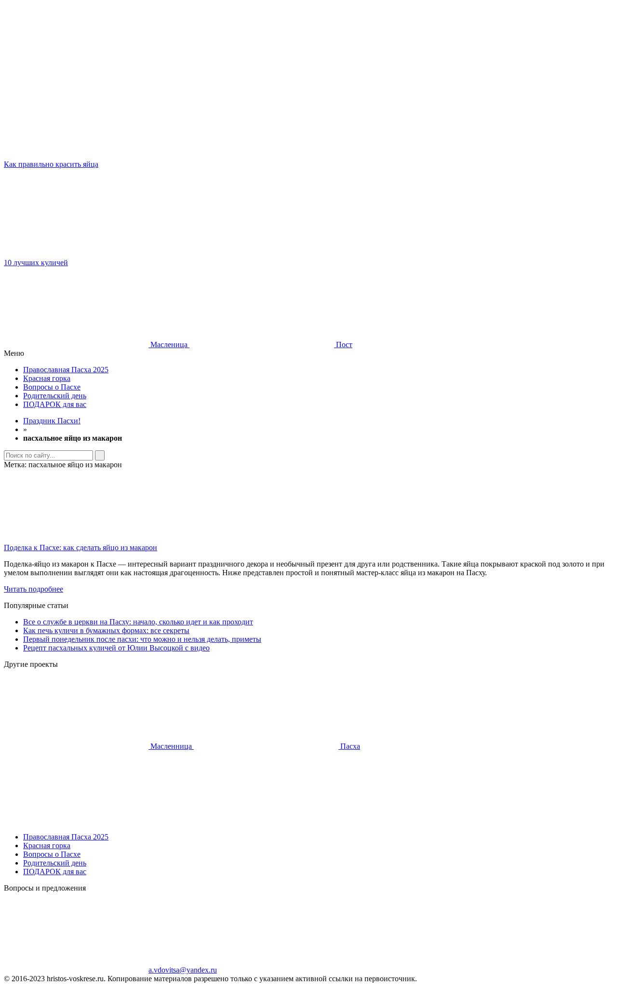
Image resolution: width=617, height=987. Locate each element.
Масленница (171, 746)
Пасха (349, 746)
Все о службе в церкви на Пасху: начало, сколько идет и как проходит (138, 622)
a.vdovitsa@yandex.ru (182, 970)
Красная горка (46, 378)
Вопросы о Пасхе (51, 387)
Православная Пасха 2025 (65, 369)
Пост (343, 344)
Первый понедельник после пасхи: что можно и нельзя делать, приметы (142, 639)
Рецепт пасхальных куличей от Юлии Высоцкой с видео (116, 648)
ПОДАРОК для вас (54, 404)
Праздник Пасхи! (51, 421)
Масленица (168, 344)
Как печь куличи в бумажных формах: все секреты (106, 630)
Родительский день (54, 396)
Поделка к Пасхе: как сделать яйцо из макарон (80, 547)
